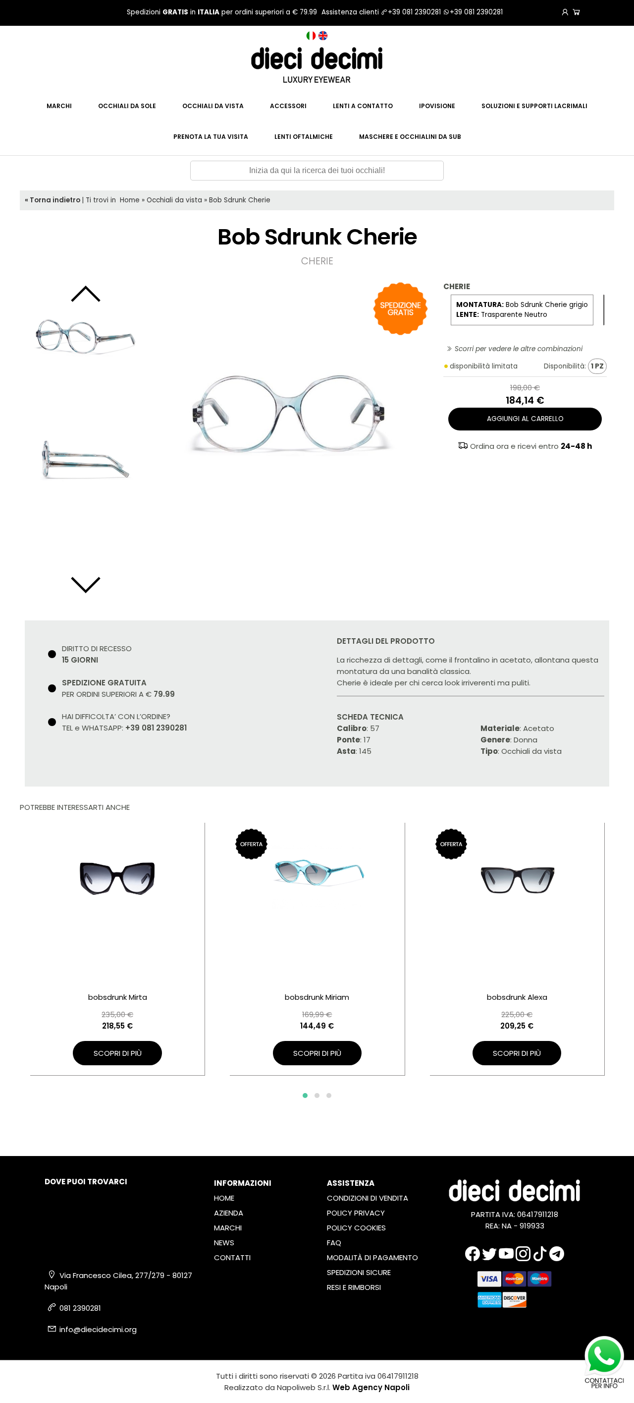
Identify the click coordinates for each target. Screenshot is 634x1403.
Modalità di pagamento (372, 1257)
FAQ (334, 1242)
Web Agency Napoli (371, 1387)
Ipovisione (437, 106)
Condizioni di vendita (367, 1198)
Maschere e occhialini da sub (410, 136)
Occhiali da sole (127, 106)
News (224, 1242)
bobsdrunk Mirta (117, 997)
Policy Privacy (356, 1213)
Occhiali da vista (213, 106)
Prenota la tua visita (210, 136)
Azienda (228, 1213)
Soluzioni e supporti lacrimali (534, 106)
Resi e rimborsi (354, 1287)
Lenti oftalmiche (303, 136)
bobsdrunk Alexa (517, 997)
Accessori (288, 106)
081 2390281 (80, 1308)
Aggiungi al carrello (525, 419)
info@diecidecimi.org (98, 1329)
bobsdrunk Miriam (317, 997)
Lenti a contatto (363, 106)
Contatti (232, 1257)
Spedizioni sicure (359, 1272)
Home (130, 200)
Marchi (59, 106)
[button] (305, 1095)
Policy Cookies (356, 1227)
